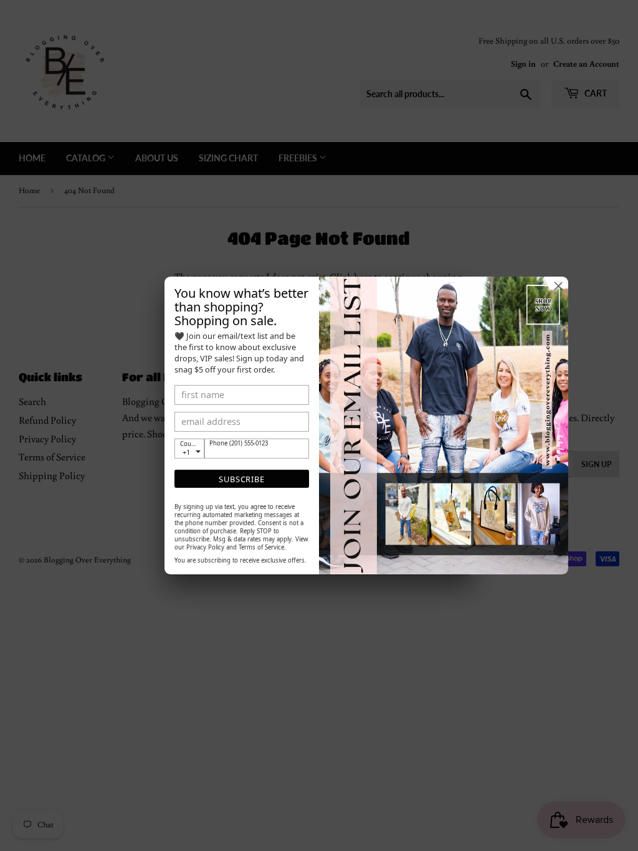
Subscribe (241, 479)
